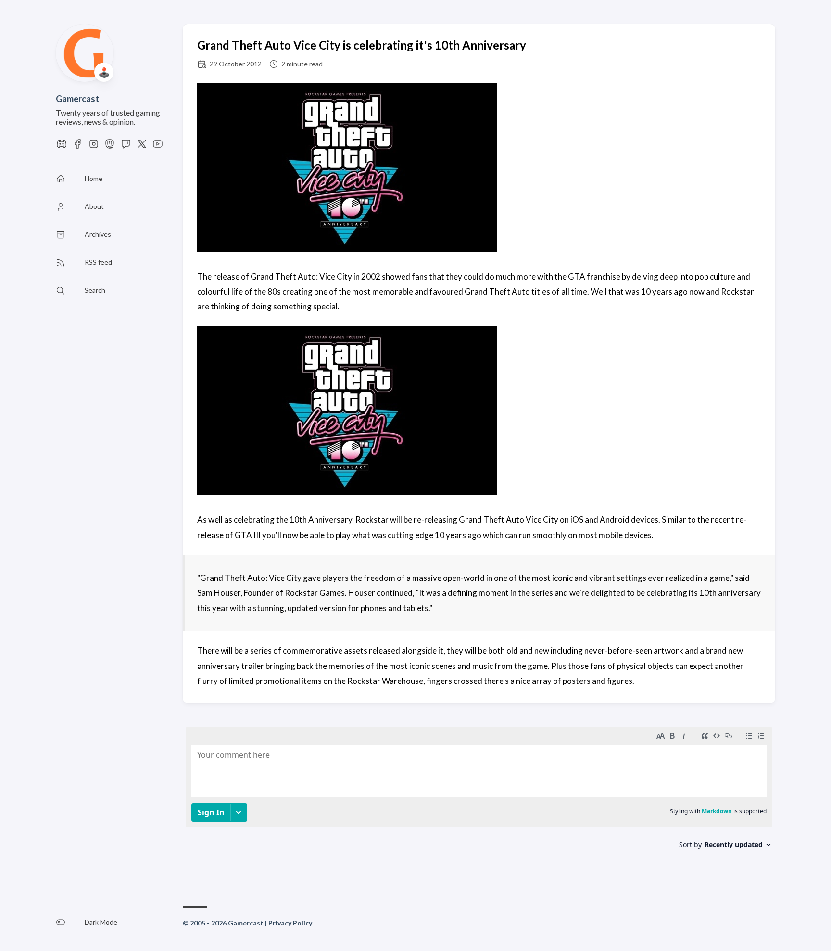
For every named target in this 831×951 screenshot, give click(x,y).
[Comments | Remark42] (479, 799)
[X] (142, 146)
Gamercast (77, 98)
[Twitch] (126, 146)
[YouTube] (158, 146)
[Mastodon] (109, 146)
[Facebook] (77, 146)
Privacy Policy (290, 923)
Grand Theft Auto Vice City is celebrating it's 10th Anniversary (361, 45)
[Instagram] (94, 146)
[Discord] (61, 146)
